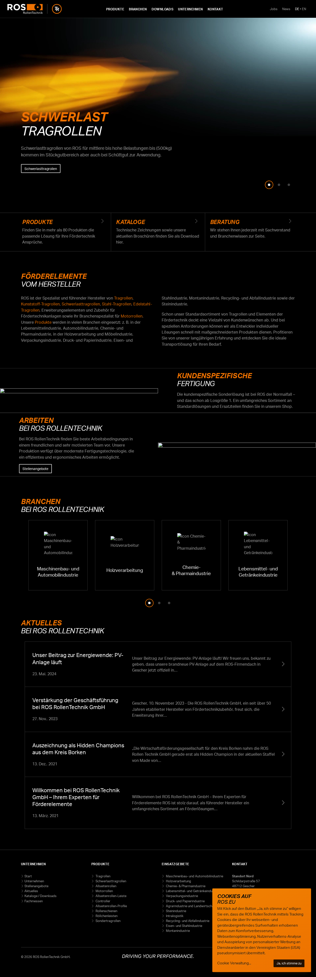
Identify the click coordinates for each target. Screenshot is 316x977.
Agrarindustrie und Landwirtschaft (190, 906)
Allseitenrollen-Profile (111, 906)
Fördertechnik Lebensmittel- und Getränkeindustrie (258, 555)
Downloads (163, 9)
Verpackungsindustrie (181, 896)
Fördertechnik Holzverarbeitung (124, 555)
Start (28, 876)
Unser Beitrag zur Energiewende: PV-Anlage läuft (158, 664)
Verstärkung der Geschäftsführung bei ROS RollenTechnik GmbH (158, 709)
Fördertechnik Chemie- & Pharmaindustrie (191, 555)
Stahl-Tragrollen (116, 303)
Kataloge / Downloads (40, 896)
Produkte (115, 9)
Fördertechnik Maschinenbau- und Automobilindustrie (58, 555)
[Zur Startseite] (34, 9)
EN (304, 9)
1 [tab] (269, 185)
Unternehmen (190, 9)
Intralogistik (174, 916)
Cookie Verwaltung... (234, 963)
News (286, 9)
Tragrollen (123, 298)
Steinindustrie (175, 911)
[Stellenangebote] (237, 444)
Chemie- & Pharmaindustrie (185, 886)
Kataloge (158, 232)
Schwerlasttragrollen (40, 168)
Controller (102, 901)
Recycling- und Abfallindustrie (187, 921)
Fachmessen (33, 901)
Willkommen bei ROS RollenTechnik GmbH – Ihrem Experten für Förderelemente (158, 803)
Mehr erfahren (35, 196)
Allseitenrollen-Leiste (110, 896)
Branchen (138, 9)
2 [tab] (279, 185)
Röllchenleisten (106, 916)
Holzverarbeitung (178, 881)
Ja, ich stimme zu (288, 963)
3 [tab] (289, 185)
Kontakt (215, 9)
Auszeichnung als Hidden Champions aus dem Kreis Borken (158, 754)
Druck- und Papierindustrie (185, 901)
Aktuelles (31, 891)
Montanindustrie (177, 931)
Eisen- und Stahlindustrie (183, 926)
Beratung (252, 229)
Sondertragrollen (107, 921)
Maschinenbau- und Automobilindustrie (194, 876)
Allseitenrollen (105, 886)
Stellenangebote (35, 468)
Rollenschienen (106, 911)
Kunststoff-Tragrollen (40, 303)
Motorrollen (131, 316)
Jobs (273, 9)
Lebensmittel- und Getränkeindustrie (192, 891)
